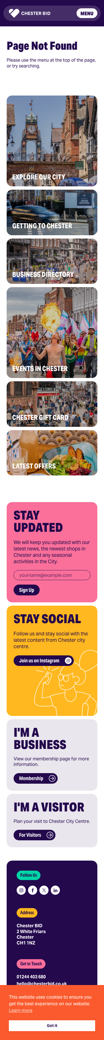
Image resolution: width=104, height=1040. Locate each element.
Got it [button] (52, 1025)
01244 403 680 (31, 977)
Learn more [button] (20, 1010)
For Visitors (30, 835)
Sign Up (26, 590)
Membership (31, 778)
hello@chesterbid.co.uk (42, 984)
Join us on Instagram (39, 660)
